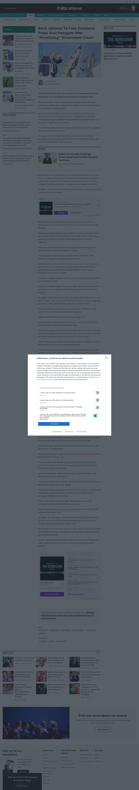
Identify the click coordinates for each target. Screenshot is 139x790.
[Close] (107, 358)
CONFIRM (54, 424)
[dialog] (69, 395)
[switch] (96, 392)
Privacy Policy (82, 431)
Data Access (69, 431)
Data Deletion (57, 431)
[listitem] (69, 388)
